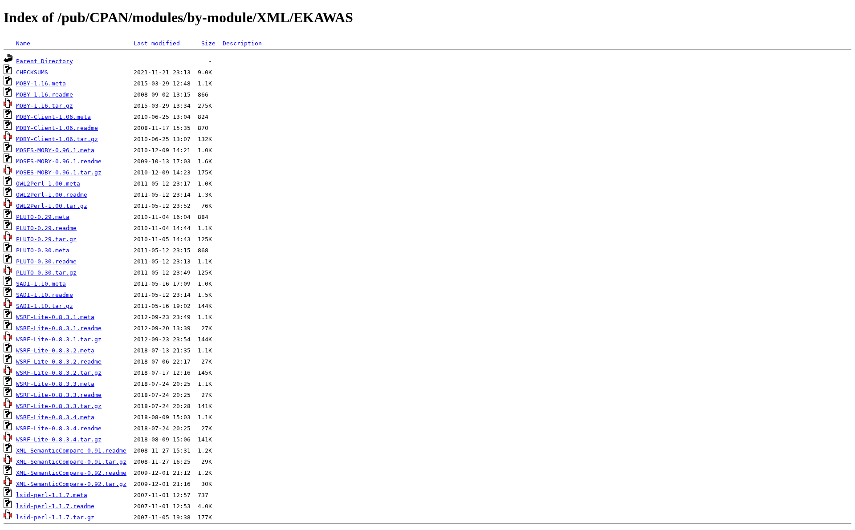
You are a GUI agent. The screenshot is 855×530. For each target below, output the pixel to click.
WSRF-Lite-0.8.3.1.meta (55, 317)
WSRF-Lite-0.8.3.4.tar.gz (59, 439)
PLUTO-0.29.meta (42, 217)
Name (23, 43)
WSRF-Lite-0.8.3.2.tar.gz (59, 372)
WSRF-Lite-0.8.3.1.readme (59, 328)
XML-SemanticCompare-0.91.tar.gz (71, 461)
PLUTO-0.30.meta (42, 250)
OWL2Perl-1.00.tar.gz (51, 205)
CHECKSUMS (32, 72)
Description (242, 43)
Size (208, 43)
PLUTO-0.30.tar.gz (46, 272)
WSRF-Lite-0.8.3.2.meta (55, 350)
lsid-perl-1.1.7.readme (55, 506)
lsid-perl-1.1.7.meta (51, 495)
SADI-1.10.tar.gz (44, 306)
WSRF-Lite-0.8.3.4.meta (55, 417)
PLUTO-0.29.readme (46, 228)
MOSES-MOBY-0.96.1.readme (59, 161)
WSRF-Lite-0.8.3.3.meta (55, 383)
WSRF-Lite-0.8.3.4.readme (59, 428)
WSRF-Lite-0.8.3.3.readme (59, 395)
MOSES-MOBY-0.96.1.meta (55, 150)
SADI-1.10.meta (41, 283)
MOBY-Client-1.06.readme (57, 128)
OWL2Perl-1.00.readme (51, 194)
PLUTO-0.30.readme (46, 261)
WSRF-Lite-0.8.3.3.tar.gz (59, 406)
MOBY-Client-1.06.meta (53, 116)
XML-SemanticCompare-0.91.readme (71, 450)
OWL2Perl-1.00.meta (48, 183)
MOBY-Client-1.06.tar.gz (57, 139)
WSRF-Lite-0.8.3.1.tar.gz (59, 339)
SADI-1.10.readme (44, 294)
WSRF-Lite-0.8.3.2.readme (59, 361)
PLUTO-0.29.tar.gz (46, 239)
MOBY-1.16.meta (41, 83)
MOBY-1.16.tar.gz (44, 105)
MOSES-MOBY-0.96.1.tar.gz (59, 172)
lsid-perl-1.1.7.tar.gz (55, 517)
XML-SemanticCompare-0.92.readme (71, 472)
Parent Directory (44, 61)
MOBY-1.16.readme (44, 94)
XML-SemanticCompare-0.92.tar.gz (71, 484)
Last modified (157, 43)
